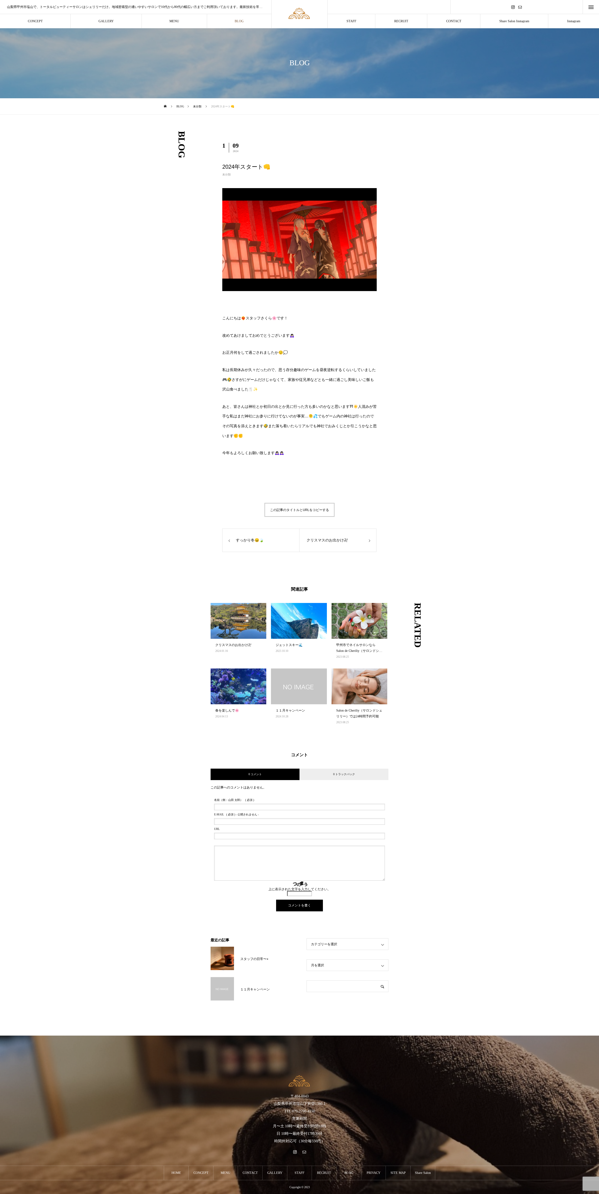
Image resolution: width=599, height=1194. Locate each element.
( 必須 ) (234, 800)
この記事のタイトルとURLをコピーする (299, 510)
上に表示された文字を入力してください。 (299, 889)
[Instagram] (513, 7)
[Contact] (520, 7)
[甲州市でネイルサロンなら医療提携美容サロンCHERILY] (300, 14)
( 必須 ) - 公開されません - (236, 814)
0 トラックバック (344, 774)
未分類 (226, 174)
